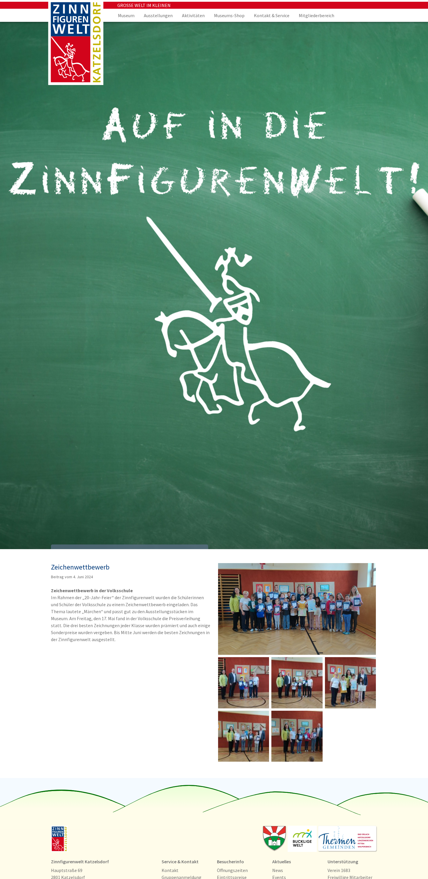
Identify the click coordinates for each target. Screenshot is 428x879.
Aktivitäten (193, 15)
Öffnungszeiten (232, 870)
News (277, 870)
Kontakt (170, 870)
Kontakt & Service (271, 15)
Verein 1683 (339, 870)
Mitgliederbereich (316, 15)
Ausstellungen (158, 15)
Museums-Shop (229, 15)
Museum (126, 15)
